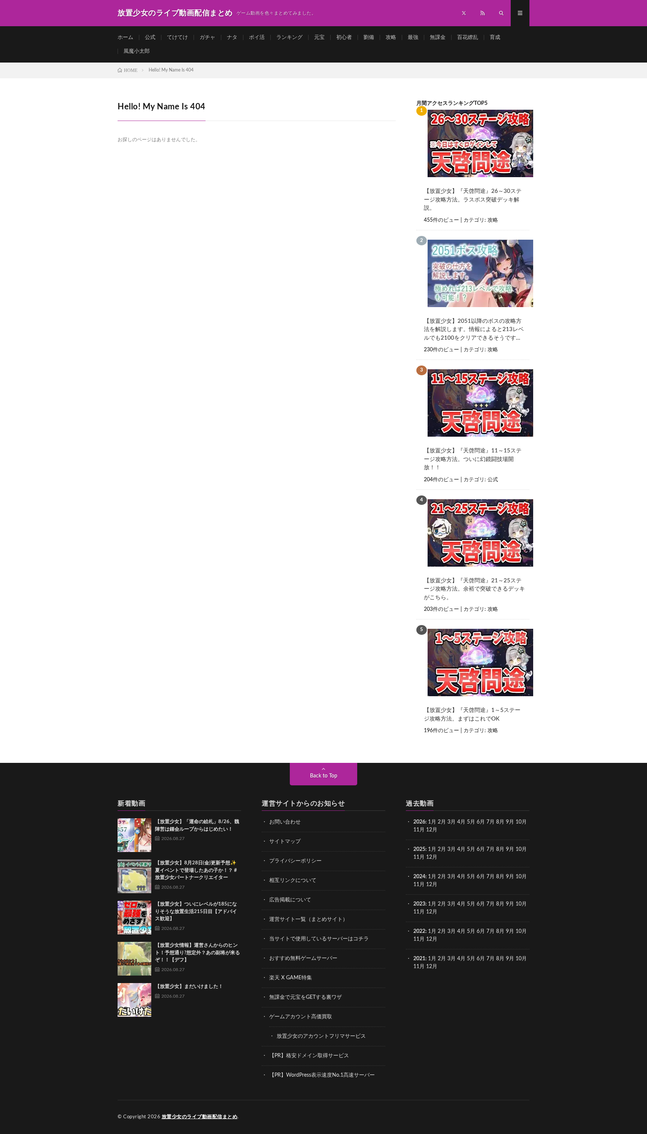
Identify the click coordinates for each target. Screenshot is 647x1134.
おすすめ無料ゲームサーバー (303, 958)
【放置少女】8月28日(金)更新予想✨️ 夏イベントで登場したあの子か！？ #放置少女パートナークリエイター (196, 870)
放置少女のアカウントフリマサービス (321, 1036)
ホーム (125, 37)
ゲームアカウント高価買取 (300, 1016)
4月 (461, 822)
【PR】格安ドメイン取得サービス (309, 1055)
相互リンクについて (292, 880)
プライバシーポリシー (295, 861)
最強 (413, 37)
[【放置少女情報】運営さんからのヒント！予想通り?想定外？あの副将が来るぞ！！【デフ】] (134, 959)
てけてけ (177, 37)
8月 (500, 822)
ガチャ (207, 37)
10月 (521, 849)
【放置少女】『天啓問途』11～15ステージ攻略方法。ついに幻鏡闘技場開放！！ (473, 459)
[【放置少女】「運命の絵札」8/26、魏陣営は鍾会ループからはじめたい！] (134, 835)
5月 (471, 822)
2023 (419, 904)
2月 (442, 822)
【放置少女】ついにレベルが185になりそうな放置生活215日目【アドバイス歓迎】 (196, 911)
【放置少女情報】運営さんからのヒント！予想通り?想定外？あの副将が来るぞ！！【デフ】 (197, 952)
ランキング (289, 37)
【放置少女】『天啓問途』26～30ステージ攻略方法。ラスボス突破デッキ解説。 (473, 199)
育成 (495, 37)
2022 (419, 931)
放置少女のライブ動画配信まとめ (200, 1117)
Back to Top (323, 776)
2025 (419, 849)
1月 (432, 822)
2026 (419, 822)
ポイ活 (257, 37)
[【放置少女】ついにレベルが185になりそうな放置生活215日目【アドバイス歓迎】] (134, 917)
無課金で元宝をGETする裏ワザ (305, 997)
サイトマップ (285, 841)
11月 (419, 857)
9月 (510, 849)
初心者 (344, 37)
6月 (481, 822)
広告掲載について (290, 900)
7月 (490, 822)
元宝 (319, 37)
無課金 (438, 37)
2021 (419, 958)
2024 (419, 876)
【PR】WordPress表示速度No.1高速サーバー (322, 1075)
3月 (451, 822)
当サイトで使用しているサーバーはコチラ (319, 939)
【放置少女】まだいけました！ (189, 986)
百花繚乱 (467, 37)
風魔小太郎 (137, 51)
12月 (431, 857)
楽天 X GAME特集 (290, 977)
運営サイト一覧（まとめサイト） (308, 919)
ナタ (232, 37)
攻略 (391, 37)
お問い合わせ (285, 822)
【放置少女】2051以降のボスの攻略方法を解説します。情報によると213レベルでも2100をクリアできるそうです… (474, 329)
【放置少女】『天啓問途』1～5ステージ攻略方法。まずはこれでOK (472, 714)
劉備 (369, 37)
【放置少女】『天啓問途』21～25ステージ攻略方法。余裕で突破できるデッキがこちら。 (474, 589)
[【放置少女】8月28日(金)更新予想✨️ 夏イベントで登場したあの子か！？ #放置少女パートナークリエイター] (134, 876)
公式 (150, 37)
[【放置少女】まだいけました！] (134, 1000)
